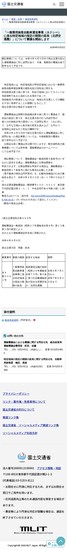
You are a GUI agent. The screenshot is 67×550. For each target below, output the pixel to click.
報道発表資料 (31, 19)
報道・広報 (16, 19)
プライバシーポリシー (16, 393)
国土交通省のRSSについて (18, 409)
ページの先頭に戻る (57, 544)
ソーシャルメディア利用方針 (20, 433)
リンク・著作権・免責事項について (24, 401)
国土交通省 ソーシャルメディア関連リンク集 (31, 425)
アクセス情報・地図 (49, 468)
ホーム (5, 19)
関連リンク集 (11, 417)
